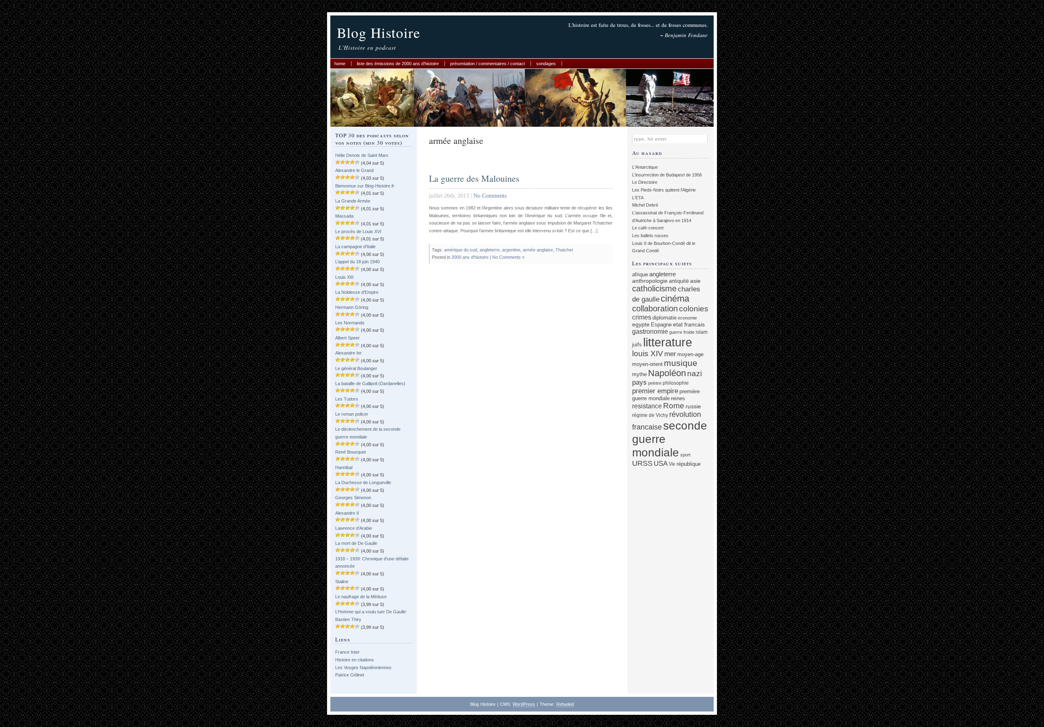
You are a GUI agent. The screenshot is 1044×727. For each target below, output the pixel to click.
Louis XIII (344, 277)
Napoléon (667, 373)
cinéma (675, 298)
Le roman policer (351, 414)
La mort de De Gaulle (356, 543)
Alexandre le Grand (354, 170)
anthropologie (650, 281)
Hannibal (343, 467)
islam (702, 332)
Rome (673, 405)
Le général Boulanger (356, 368)
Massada (344, 216)
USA (661, 463)
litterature (667, 342)
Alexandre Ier (348, 352)
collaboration (655, 308)
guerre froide (682, 332)
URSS (642, 463)
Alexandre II (347, 513)
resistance (647, 406)
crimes (641, 317)
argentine (511, 249)
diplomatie (664, 318)
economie (687, 317)
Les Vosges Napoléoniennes (363, 667)
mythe (639, 374)
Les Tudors (346, 399)
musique (680, 363)
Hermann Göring (351, 307)
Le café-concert (648, 227)
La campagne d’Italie (355, 246)
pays (639, 382)
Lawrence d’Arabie (353, 528)
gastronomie (650, 331)
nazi (694, 373)
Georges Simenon (353, 497)
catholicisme (654, 288)
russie (693, 406)
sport (685, 454)
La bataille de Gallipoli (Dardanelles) (370, 383)
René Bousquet (350, 451)
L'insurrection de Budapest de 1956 (667, 174)
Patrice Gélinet (349, 674)
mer (670, 354)
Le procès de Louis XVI (358, 231)
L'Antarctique (645, 167)
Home (339, 63)
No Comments (490, 196)
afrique (640, 275)
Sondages (546, 63)
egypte (641, 324)
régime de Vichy (650, 415)
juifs (637, 344)
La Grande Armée (352, 200)
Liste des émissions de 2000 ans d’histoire (398, 63)
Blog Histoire (378, 32)
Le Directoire (644, 182)
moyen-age (690, 354)
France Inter (347, 652)
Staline (341, 581)
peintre (654, 383)
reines (678, 398)
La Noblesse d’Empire (356, 292)
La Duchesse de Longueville (363, 482)
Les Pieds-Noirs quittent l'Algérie (664, 189)
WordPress (524, 704)
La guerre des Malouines (474, 178)
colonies (693, 308)
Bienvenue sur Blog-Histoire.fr (364, 185)
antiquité (679, 281)
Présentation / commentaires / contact (487, 63)
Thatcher (564, 249)
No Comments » (508, 257)
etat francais (689, 324)
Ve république (685, 464)
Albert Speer (347, 337)
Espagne (661, 325)
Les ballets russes (650, 235)
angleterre (490, 249)
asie (695, 281)
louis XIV (647, 353)
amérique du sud (460, 249)
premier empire (655, 391)
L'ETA (638, 197)
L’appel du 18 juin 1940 (357, 261)
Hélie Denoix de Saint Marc (362, 155)
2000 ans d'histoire (470, 257)
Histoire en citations (354, 659)
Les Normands (350, 322)
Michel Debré (645, 205)
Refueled (565, 704)
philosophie (676, 383)
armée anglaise (538, 249)
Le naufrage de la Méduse (361, 596)
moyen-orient (647, 364)
